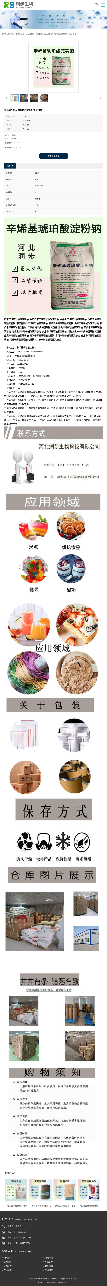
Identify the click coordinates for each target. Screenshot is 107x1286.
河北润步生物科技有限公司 (39, 1279)
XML (74, 1279)
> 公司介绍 (48, 1258)
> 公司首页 (7, 1258)
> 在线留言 (7, 1270)
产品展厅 (30, 34)
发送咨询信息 (53, 156)
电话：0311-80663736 (17, 1232)
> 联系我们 (48, 1266)
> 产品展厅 (48, 1262)
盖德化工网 (62, 1283)
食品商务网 (50, 1283)
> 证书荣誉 (7, 1266)
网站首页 (20, 34)
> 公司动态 (7, 1262)
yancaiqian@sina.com (22, 1238)
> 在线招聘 (48, 1270)
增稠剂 (39, 34)
